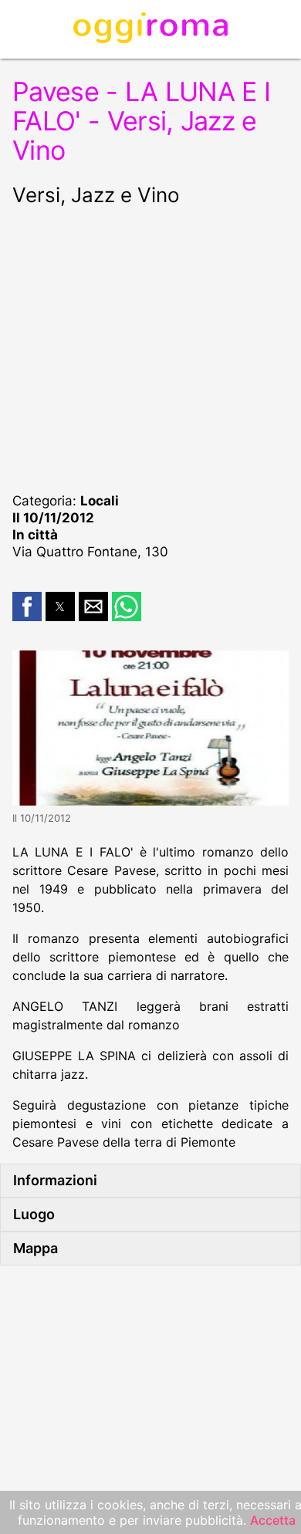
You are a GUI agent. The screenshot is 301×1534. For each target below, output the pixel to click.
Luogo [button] (34, 1214)
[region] (150, 347)
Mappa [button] (35, 1248)
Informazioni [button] (55, 1180)
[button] (27, 606)
